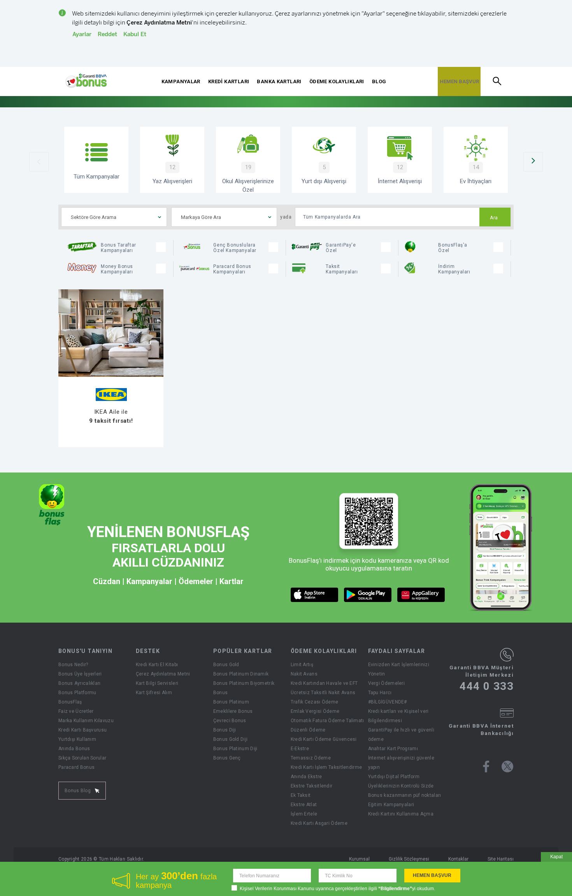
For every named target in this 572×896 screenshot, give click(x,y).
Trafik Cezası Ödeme (315, 702)
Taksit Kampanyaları (342, 269)
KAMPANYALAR (180, 81)
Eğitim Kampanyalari (391, 804)
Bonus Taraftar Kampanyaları (118, 247)
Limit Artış (302, 664)
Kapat (556, 856)
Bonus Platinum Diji (235, 748)
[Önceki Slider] (39, 162)
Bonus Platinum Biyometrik (244, 683)
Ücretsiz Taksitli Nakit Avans (323, 692)
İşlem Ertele (304, 814)
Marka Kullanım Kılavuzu (86, 720)
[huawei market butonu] (421, 595)
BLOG (379, 81)
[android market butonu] (368, 595)
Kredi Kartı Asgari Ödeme (319, 823)
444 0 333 (487, 686)
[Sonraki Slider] (533, 162)
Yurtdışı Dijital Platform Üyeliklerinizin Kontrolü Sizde (401, 781)
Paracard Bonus (76, 767)
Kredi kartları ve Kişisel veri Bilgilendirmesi (398, 716)
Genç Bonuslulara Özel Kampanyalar (234, 247)
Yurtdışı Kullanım (77, 739)
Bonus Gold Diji (230, 739)
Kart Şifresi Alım (154, 692)
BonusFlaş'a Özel (452, 247)
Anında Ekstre (306, 776)
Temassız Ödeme (311, 758)
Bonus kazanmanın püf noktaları (404, 795)
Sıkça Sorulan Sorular (82, 758)
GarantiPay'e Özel (341, 247)
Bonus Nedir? (73, 664)
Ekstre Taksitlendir (312, 786)
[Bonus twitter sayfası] (507, 766)
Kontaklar (458, 859)
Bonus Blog (78, 790)
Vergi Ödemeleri (386, 683)
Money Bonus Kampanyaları (117, 269)
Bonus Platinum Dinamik (241, 674)
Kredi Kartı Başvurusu (82, 730)
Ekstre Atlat (304, 804)
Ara (494, 217)
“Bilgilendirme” (395, 888)
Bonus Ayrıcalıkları (79, 683)
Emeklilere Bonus (233, 711)
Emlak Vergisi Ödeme (315, 711)
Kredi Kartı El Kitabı (157, 664)
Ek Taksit (301, 795)
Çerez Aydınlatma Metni (163, 674)
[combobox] (114, 217)
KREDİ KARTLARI (228, 81)
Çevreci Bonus (229, 720)
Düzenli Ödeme (308, 730)
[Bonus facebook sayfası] (486, 766)
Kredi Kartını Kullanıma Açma (400, 814)
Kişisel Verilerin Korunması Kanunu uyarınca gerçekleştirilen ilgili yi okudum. (337, 888)
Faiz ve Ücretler (76, 711)
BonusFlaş (70, 702)
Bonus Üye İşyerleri (80, 674)
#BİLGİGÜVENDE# (387, 702)
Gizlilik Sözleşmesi (409, 859)
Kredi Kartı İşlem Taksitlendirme (326, 767)
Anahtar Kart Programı (393, 748)
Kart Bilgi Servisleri (157, 683)
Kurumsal (359, 859)
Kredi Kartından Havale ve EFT (324, 683)
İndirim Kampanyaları (454, 269)
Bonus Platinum (231, 702)
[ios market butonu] (315, 595)
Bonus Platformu (77, 692)
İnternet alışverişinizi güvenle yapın (401, 762)
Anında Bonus (74, 748)
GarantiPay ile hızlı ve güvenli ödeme (401, 734)
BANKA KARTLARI (279, 81)
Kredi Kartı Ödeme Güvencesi (324, 739)
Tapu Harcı (380, 692)
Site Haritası (501, 859)
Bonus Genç (227, 758)
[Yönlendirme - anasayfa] (86, 80)
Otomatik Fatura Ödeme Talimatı (327, 720)
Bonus (220, 692)
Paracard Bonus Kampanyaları (232, 269)
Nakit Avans (304, 674)
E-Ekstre (300, 748)
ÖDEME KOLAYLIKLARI (336, 81)
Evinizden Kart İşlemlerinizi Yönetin (398, 669)
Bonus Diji (224, 730)
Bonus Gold (226, 664)
